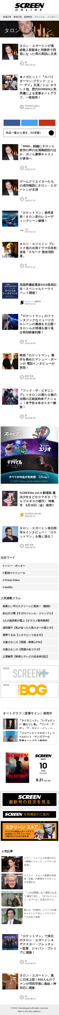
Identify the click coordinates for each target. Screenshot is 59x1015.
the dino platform (33, 1011)
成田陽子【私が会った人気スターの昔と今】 (28, 627)
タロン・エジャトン (28, 30)
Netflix (9, 587)
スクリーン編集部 (33, 301)
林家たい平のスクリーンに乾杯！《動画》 (27, 606)
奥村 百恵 (29, 376)
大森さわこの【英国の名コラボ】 (22, 649)
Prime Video (12, 580)
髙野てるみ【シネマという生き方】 (23, 635)
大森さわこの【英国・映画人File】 (23, 642)
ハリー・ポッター (15, 565)
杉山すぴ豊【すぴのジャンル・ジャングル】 (28, 613)
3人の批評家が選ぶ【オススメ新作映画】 (27, 620)
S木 (26, 229)
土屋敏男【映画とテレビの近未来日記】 (26, 656)
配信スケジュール (15, 572)
